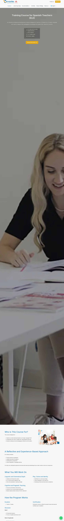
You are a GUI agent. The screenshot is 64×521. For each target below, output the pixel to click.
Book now (58, 1)
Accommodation (25, 5)
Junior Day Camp (17, 5)
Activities (33, 5)
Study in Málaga (39, 5)
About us (46, 5)
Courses (9, 5)
